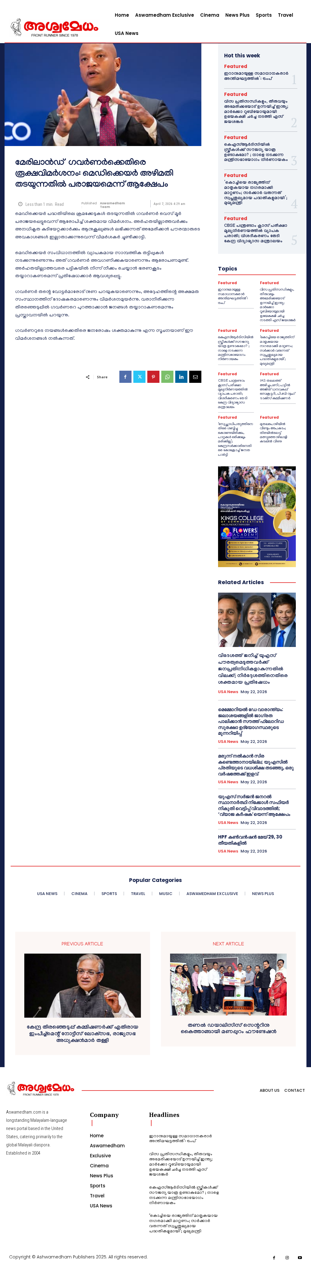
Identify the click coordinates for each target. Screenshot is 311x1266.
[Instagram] (287, 1258)
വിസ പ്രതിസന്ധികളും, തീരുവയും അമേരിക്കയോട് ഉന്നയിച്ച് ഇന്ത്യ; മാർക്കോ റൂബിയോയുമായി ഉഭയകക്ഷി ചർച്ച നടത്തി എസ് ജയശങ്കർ (256, 112)
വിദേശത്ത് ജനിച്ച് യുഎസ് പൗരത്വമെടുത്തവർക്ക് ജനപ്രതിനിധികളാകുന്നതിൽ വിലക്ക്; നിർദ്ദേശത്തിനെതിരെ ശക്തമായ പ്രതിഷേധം (253, 669)
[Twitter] (139, 377)
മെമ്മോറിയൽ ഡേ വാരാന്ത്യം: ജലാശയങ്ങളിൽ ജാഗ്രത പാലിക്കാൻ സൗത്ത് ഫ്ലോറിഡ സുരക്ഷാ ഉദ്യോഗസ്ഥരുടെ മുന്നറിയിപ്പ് (251, 721)
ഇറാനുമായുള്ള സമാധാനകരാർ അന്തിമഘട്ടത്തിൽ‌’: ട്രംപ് (256, 77)
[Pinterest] (153, 377)
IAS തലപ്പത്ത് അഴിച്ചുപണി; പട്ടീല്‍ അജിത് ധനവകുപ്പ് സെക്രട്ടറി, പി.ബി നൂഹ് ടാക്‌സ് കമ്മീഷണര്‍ (277, 389)
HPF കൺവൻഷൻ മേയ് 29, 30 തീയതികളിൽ (250, 840)
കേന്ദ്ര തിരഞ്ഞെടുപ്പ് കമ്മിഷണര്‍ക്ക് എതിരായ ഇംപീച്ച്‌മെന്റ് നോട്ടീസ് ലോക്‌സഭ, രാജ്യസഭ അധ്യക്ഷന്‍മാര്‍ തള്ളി (82, 1034)
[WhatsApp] (167, 377)
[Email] (195, 377)
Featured (235, 66)
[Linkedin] (181, 377)
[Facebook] (125, 377)
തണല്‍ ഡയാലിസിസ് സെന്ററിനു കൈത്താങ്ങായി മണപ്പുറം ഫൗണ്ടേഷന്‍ (228, 1029)
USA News (228, 691)
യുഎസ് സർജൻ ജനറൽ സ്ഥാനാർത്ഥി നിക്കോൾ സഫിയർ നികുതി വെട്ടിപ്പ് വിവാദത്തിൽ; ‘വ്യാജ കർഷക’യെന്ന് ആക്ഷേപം (254, 805)
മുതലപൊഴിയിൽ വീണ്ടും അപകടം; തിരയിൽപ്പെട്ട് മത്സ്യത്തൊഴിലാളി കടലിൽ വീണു (273, 433)
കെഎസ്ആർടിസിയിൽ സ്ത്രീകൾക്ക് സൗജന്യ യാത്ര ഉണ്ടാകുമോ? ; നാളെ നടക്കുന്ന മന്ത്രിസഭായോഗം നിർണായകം (256, 153)
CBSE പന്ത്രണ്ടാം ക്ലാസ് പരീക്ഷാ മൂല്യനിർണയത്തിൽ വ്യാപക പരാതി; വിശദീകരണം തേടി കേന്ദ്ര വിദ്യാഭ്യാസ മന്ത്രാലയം (255, 234)
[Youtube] (300, 1258)
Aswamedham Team (112, 205)
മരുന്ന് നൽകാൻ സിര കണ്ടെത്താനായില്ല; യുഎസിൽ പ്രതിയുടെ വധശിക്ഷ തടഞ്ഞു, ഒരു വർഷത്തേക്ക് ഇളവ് (256, 765)
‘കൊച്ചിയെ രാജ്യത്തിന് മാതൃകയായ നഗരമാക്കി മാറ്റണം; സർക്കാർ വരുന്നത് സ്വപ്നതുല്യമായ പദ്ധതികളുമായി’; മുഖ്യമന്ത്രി (255, 193)
